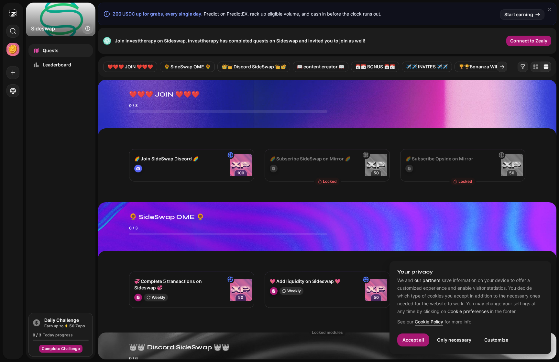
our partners (427, 280)
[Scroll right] (502, 67)
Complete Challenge (61, 348)
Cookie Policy (429, 322)
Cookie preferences (468, 311)
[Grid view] (536, 67)
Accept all (413, 340)
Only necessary (454, 340)
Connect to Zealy (528, 40)
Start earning (518, 14)
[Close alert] (549, 9)
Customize (496, 340)
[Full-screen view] (546, 67)
